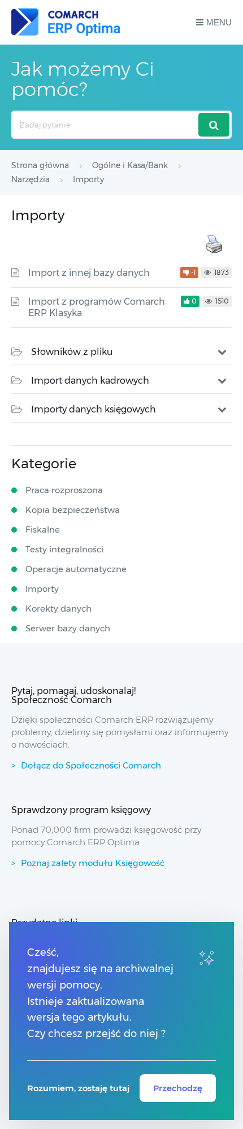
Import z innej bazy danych (89, 272)
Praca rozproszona (64, 490)
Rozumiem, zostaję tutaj (78, 1088)
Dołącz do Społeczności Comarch (91, 765)
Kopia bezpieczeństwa (72, 509)
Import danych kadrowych (90, 380)
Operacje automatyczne (76, 569)
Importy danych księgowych (93, 409)
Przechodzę (177, 1088)
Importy (42, 588)
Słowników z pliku (71, 351)
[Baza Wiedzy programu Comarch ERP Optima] (65, 22)
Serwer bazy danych (67, 628)
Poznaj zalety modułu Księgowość (92, 863)
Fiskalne (42, 529)
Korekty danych (58, 608)
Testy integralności (64, 549)
